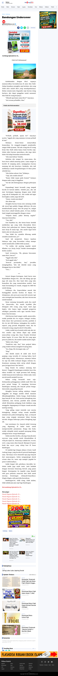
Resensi (13, 7)
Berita (2, 7)
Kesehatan (30, 7)
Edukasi (47, 7)
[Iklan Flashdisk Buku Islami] (29, 654)
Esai (36, 7)
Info (2, 667)
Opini (18, 7)
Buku (8, 7)
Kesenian (31, 667)
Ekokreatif (3, 665)
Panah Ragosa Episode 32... (11, 497)
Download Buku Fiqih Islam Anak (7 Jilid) (29, 592)
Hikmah (21, 665)
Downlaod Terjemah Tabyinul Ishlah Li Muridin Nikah (28, 629)
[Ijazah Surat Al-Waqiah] (48, 20)
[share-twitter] (21, 27)
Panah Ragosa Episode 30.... (11, 501)
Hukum (41, 7)
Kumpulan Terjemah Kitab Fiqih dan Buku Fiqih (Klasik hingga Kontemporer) (29, 581)
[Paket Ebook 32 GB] (19, 41)
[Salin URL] (28, 27)
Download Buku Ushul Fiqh (27, 616)
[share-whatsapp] (24, 27)
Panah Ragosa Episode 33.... (11, 494)
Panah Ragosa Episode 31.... (11, 499)
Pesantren (22, 668)
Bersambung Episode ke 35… (12, 487)
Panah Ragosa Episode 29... (11, 503)
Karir (50, 665)
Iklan (53, 665)
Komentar (33, 27)
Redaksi (41, 665)
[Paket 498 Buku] (19, 120)
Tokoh (52, 7)
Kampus (12, 667)
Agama (23, 7)
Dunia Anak (22, 663)
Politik (30, 668)
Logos (2, 668)
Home (3, 14)
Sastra (10, 530)
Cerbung (5, 530)
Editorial (30, 663)
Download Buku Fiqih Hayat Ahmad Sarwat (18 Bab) (29, 605)
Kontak (46, 665)
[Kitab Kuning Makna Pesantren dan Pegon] (19, 516)
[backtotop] (29, 672)
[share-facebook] (18, 27)
